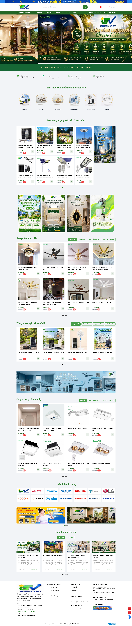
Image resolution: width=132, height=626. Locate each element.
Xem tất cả (65, 188)
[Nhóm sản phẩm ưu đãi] (105, 144)
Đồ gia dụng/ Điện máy (28, 399)
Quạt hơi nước (87, 324)
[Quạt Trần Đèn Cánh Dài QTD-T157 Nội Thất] (78, 289)
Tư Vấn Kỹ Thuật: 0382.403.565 (80, 602)
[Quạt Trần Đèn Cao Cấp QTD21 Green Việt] (53, 254)
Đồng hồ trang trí (93, 400)
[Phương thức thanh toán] (104, 608)
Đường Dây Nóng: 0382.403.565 (80, 608)
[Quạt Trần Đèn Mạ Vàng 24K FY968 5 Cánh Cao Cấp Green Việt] (78, 254)
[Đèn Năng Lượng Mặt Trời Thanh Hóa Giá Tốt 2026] (28, 547)
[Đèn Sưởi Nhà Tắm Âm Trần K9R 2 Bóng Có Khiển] (78, 450)
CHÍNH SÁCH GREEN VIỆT (54, 585)
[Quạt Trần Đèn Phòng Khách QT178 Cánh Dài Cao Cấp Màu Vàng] (103, 254)
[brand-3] (51, 491)
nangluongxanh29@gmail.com (26, 615)
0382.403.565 (33, 611)
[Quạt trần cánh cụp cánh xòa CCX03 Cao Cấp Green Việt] (29, 254)
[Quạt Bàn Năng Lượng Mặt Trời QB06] (103, 339)
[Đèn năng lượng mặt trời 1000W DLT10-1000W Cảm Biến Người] (84, 165)
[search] (85, 7)
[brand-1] (23, 491)
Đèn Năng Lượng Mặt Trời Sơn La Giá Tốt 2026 (103, 556)
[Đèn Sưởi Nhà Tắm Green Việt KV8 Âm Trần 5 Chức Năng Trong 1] (29, 415)
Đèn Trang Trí (110, 324)
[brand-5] (80, 491)
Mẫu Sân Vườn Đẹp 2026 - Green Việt (53, 555)
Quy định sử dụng (53, 596)
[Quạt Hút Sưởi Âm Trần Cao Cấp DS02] (78, 415)
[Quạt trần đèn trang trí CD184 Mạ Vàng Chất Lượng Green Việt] (29, 289)
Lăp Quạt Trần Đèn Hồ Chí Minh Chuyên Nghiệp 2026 (76, 556)
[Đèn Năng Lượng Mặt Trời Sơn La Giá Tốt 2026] (104, 547)
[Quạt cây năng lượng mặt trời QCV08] (78, 339)
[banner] (29, 213)
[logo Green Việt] (30, 588)
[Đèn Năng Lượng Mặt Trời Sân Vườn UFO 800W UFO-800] (65, 135)
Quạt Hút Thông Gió (108, 239)
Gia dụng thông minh (108, 400)
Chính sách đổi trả (53, 593)
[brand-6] (94, 491)
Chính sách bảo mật (53, 590)
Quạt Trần (72, 239)
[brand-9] (37, 498)
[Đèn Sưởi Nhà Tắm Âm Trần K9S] (103, 450)
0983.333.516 (22, 611)
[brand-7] (108, 491)
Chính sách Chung (53, 587)
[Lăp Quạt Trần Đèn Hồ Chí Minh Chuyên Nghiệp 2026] (78, 547)
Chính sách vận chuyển (54, 599)
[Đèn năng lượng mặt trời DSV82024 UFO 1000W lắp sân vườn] (84, 135)
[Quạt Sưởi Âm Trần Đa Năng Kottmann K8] (103, 415)
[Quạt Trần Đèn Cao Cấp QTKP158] (103, 289)
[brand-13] (94, 498)
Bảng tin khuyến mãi (66, 532)
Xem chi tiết (34, 569)
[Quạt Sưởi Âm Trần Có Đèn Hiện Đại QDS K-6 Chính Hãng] (53, 415)
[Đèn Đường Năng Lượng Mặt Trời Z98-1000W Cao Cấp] (26, 165)
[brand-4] (66, 491)
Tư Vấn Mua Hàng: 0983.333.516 (80, 599)
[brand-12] (80, 498)
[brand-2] (37, 491)
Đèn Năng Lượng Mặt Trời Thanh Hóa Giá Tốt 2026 (28, 556)
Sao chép (88, 67)
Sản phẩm (74, 593)
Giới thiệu (74, 590)
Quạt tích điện (98, 324)
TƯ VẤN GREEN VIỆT (75, 585)
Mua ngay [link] (70, 67)
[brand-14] (108, 498)
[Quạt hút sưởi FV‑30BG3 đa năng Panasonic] (53, 450)
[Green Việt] (24, 7)
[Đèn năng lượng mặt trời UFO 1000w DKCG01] (45, 135)
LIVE (103, 7)
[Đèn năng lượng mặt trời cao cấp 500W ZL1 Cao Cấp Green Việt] (26, 135)
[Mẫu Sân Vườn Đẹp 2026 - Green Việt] (53, 547)
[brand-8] (23, 498)
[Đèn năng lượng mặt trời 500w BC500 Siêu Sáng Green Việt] (45, 165)
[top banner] (66, 1)
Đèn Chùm (82, 239)
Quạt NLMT (76, 324)
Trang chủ (74, 587)
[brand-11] (66, 498)
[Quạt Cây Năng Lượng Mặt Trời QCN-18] (29, 339)
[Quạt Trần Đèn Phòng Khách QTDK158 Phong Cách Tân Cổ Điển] (53, 289)
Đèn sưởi (82, 400)
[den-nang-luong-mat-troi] (66, 38)
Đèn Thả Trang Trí (94, 239)
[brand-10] (51, 498)
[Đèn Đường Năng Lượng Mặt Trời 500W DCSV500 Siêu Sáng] (65, 165)
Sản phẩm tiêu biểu (26, 238)
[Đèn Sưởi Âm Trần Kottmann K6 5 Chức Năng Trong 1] (29, 450)
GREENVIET (75, 624)
